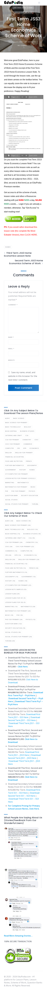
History (22, 470)
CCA (26, 435)
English (8, 453)
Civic (36, 440)
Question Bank (11, 495)
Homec (8, 247)
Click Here (23, 666)
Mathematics (23, 482)
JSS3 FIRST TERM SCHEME (23, 8)
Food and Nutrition (14, 461)
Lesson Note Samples (15, 589)
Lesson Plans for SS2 (15, 602)
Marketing (9, 482)
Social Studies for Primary (17, 504)
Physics (32, 491)
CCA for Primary (12, 440)
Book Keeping (11, 431)
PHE (6, 491)
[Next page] (9, 97)
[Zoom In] (26, 97)
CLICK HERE (31, 235)
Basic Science (18, 418)
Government (10, 470)
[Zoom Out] (22, 97)
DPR (24, 448)
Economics (34, 448)
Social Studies (11, 500)
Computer (9, 448)
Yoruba (35, 504)
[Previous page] (6, 154)
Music (33, 487)
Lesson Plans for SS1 (15, 598)
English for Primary (24, 453)
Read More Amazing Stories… (18, 935)
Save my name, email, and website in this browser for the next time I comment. (22, 376)
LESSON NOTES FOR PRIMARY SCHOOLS (20, 478)
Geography (32, 465)
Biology (27, 427)
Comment (13, 305)
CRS (18, 448)
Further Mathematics (14, 465)
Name (11, 337)
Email (11, 349)
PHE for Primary (18, 491)
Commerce (27, 444)
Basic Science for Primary (16, 422)
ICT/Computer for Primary (16, 474)
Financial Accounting (14, 457)
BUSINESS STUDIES (27, 431)
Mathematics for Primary (16, 487)
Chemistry (26, 440)
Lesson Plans (12, 594)
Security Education (29, 495)
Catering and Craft (13, 435)
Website (11, 360)
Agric (7, 418)
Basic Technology (13, 427)
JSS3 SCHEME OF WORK (23, 12)
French (29, 461)
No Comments (23, 45)
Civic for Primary (12, 444)
